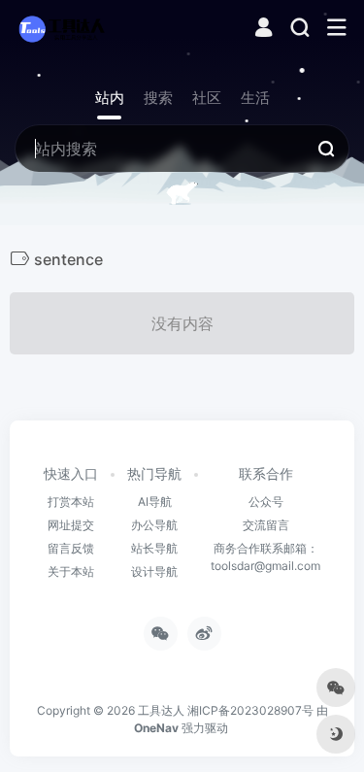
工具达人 (161, 710)
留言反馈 (71, 548)
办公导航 (154, 525)
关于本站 (71, 571)
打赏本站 (71, 501)
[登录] (263, 29)
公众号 (265, 501)
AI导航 (155, 501)
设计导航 (154, 571)
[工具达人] (61, 28)
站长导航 (154, 548)
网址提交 (71, 525)
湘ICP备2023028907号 (250, 710)
